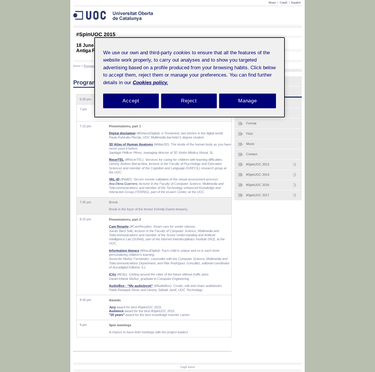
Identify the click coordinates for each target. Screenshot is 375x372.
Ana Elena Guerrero (123, 183)
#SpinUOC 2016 (257, 185)
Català (283, 2)
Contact (251, 154)
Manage (247, 101)
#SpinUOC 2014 (257, 174)
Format (251, 123)
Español (296, 2)
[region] (189, 77)
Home (272, 2)
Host (249, 133)
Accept (130, 101)
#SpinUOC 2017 (257, 195)
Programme (91, 66)
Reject (189, 101)
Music (250, 144)
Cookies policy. (150, 82)
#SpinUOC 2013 (257, 164)
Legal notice (187, 366)
